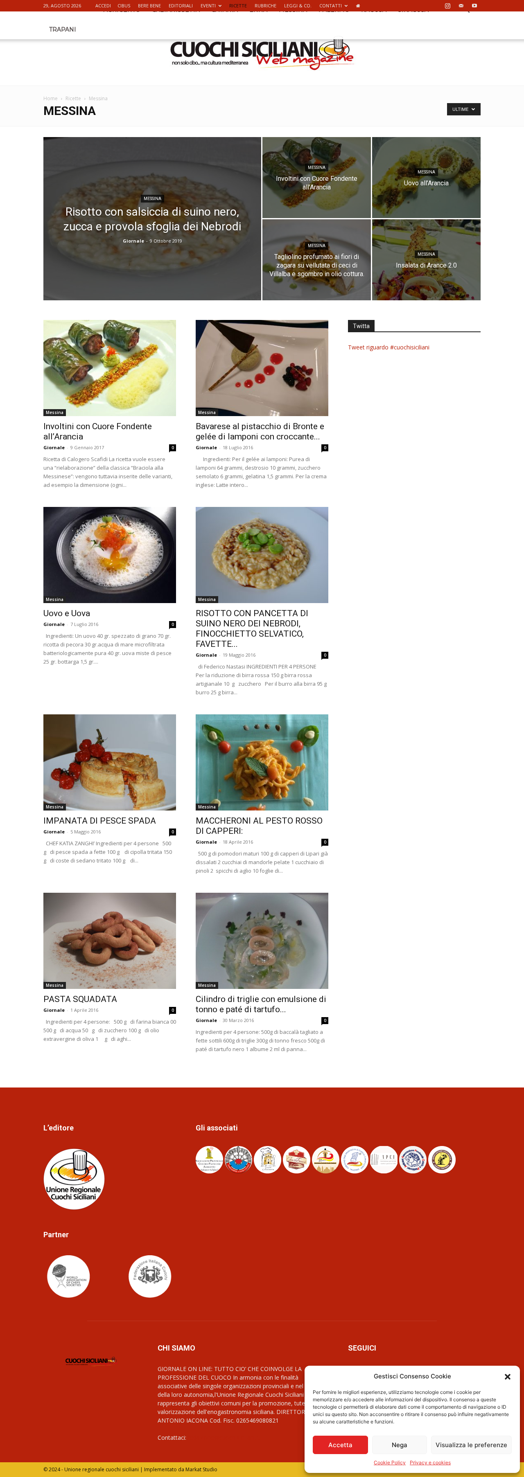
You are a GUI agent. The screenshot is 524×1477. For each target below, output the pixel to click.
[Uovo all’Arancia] (426, 177)
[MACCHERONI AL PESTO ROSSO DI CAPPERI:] (262, 762)
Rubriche (265, 5)
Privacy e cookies (430, 1462)
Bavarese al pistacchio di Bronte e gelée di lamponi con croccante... (260, 431)
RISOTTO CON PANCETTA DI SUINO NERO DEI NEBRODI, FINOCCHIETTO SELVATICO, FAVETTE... (252, 628)
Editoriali (181, 5)
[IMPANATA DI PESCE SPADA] (109, 762)
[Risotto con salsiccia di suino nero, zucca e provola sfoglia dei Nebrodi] (152, 231)
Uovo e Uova (66, 613)
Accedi (103, 5)
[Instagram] (447, 5)
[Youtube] (474, 5)
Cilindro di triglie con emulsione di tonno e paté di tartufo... (261, 1004)
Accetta (340, 1445)
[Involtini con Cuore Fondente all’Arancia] (316, 177)
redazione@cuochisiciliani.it (224, 1437)
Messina (152, 198)
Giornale (133, 241)
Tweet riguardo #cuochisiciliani (388, 347)
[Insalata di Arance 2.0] (426, 259)
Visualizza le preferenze (471, 1445)
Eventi (208, 5)
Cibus (123, 5)
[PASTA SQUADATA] (109, 941)
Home (50, 98)
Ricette (238, 5)
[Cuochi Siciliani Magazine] (262, 53)
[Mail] (461, 5)
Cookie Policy (390, 1462)
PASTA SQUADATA (80, 999)
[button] (508, 1376)
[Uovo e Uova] (109, 555)
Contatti (330, 5)
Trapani (62, 29)
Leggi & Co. (298, 5)
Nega (399, 1445)
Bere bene (149, 5)
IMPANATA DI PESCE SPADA (99, 821)
